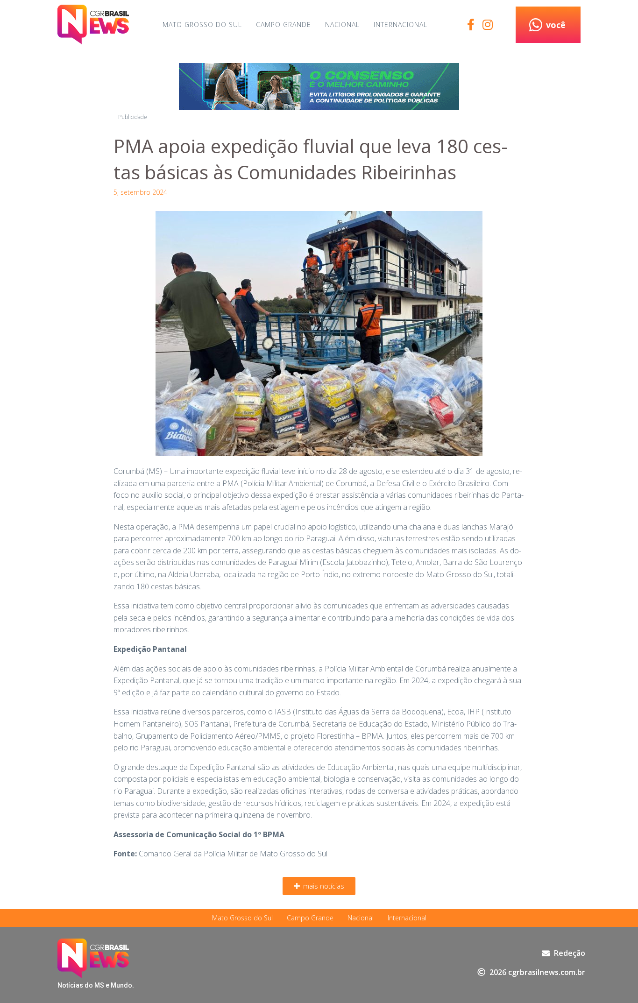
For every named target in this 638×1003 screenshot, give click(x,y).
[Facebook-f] (470, 24)
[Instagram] (487, 24)
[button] (319, 886)
